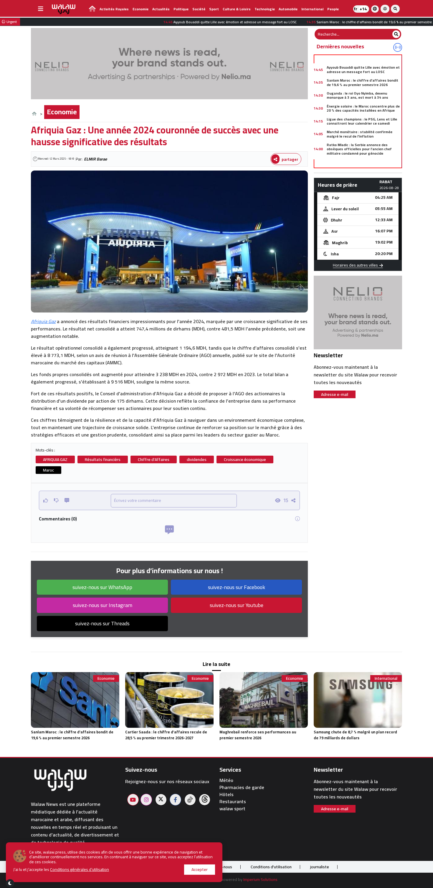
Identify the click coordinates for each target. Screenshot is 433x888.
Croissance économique (245, 459)
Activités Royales (114, 9)
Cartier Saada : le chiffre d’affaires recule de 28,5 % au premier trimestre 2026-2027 (166, 735)
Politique (181, 9)
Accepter (199, 869)
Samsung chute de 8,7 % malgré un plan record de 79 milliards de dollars (355, 735)
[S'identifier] (385, 9)
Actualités (161, 9)
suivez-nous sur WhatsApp (102, 587)
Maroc (48, 470)
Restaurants (232, 801)
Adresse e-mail (334, 394)
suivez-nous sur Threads (102, 623)
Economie (140, 9)
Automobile (288, 9)
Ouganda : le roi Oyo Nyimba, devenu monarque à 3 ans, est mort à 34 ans (357, 95)
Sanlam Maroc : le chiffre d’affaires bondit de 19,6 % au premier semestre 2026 (362, 82)
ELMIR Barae (95, 159)
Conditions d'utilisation (271, 867)
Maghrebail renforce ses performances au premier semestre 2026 (257, 735)
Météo (226, 780)
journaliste (319, 867)
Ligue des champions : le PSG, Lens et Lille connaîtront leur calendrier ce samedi (362, 121)
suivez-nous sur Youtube (236, 605)
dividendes (196, 459)
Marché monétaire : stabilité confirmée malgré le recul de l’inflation (359, 133)
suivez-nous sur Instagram (102, 605)
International (312, 9)
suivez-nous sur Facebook (236, 587)
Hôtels (226, 794)
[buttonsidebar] (40, 9)
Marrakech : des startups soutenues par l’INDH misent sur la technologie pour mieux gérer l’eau (363, 166)
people (333, 9)
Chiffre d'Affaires (153, 459)
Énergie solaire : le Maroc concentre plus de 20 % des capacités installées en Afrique (363, 108)
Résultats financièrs (102, 459)
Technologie (264, 9)
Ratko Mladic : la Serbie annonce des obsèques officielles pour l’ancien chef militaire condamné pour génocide (359, 149)
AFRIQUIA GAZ (55, 459)
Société (198, 9)
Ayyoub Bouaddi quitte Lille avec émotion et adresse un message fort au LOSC (363, 69)
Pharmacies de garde (241, 787)
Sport (214, 9)
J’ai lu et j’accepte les (61, 869)
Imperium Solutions (260, 879)
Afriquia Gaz (43, 321)
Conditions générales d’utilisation (79, 869)
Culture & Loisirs (237, 9)
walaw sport (232, 808)
